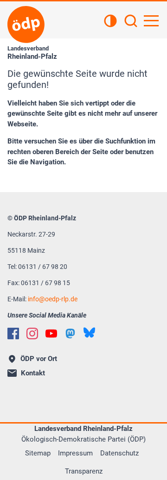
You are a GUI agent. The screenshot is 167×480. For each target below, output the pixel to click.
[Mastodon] (70, 333)
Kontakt (33, 373)
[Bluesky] (89, 332)
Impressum (75, 453)
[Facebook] (13, 333)
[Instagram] (32, 333)
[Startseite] (26, 24)
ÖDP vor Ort (38, 359)
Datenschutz (119, 453)
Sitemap (38, 453)
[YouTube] (51, 333)
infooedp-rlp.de (52, 299)
